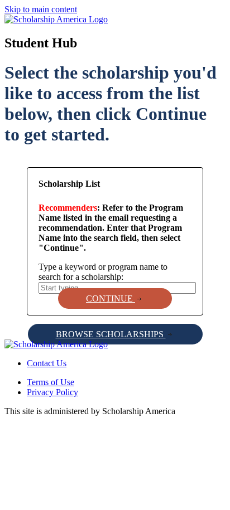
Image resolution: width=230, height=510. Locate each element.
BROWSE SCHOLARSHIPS (111, 334)
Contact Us (46, 363)
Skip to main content (40, 9)
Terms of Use (50, 382)
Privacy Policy (52, 392)
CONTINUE (110, 298)
